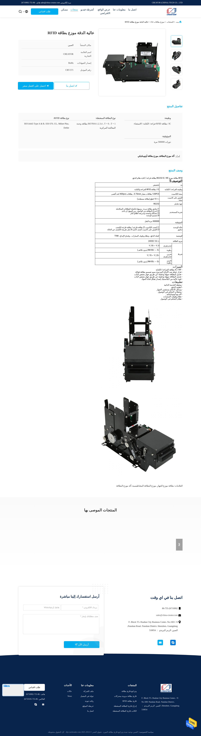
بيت (177, 22)
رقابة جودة (89, 701)
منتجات (74, 9)
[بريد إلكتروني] (164, 644)
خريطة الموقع (88, 706)
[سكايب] (176, 644)
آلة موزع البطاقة (123, 486)
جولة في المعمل (87, 696)
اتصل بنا (132, 9)
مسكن (64, 9)
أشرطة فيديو (87, 9)
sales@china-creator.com (167, 615)
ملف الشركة (88, 691)
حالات (69, 691)
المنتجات (170, 22)
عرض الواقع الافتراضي (104, 11)
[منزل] (172, 11)
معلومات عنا (119, 9)
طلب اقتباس (44, 11)
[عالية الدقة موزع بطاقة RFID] (132, 62)
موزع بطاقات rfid (157, 22)
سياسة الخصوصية (146, 732)
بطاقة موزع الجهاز (165, 486)
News (70, 696)
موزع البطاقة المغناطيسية (144, 486)
